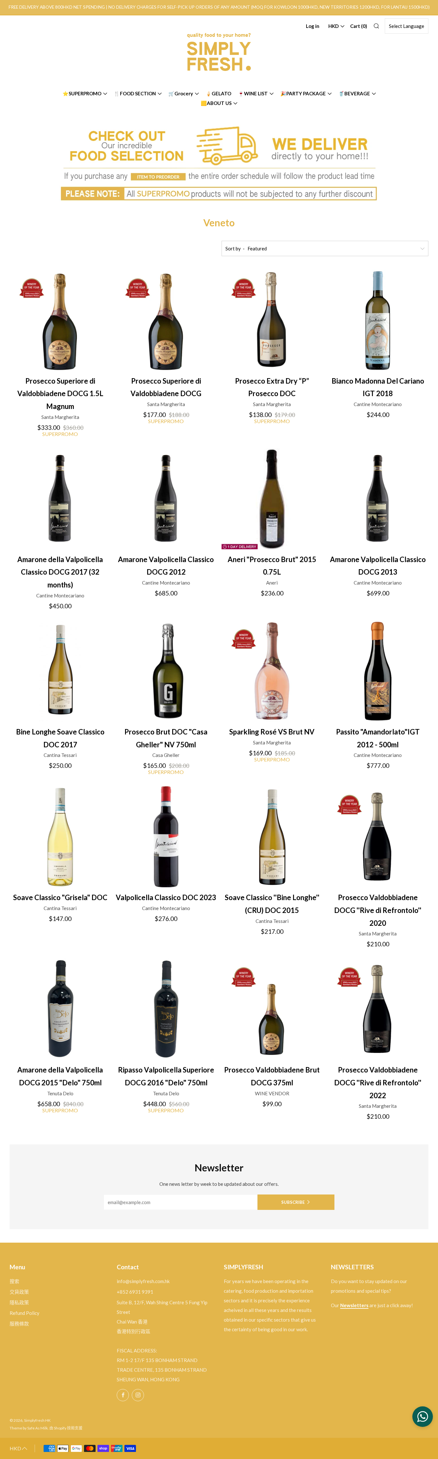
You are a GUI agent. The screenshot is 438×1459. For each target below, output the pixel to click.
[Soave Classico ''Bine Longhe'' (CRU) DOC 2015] (272, 836)
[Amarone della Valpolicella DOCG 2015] (60, 1009)
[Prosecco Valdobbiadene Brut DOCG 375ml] (272, 1009)
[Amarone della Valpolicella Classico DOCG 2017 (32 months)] (60, 498)
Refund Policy (24, 1313)
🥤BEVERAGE (354, 93)
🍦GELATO (218, 93)
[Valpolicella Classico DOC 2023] (165, 836)
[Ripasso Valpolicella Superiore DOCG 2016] (165, 1009)
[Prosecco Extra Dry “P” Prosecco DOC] (272, 320)
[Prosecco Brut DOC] (165, 671)
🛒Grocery (180, 93)
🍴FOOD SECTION (135, 93)
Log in (312, 26)
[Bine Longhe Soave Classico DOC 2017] (60, 671)
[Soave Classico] (60, 836)
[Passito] (377, 671)
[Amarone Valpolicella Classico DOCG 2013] (377, 498)
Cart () (358, 26)
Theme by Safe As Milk (29, 1428)
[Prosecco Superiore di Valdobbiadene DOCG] (165, 320)
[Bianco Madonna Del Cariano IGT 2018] (377, 320)
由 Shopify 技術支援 (65, 1428)
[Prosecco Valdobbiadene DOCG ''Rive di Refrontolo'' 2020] (377, 836)
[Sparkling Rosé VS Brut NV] (272, 671)
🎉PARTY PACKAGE (303, 93)
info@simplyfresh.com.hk (143, 1281)
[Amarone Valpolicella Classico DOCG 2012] (165, 498)
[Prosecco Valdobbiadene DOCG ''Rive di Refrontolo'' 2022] (377, 1009)
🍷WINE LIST (253, 93)
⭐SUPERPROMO (82, 93)
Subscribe (293, 1202)
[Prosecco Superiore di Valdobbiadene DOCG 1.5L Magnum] (60, 320)
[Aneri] (272, 498)
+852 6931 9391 (135, 1292)
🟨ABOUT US (216, 103)
